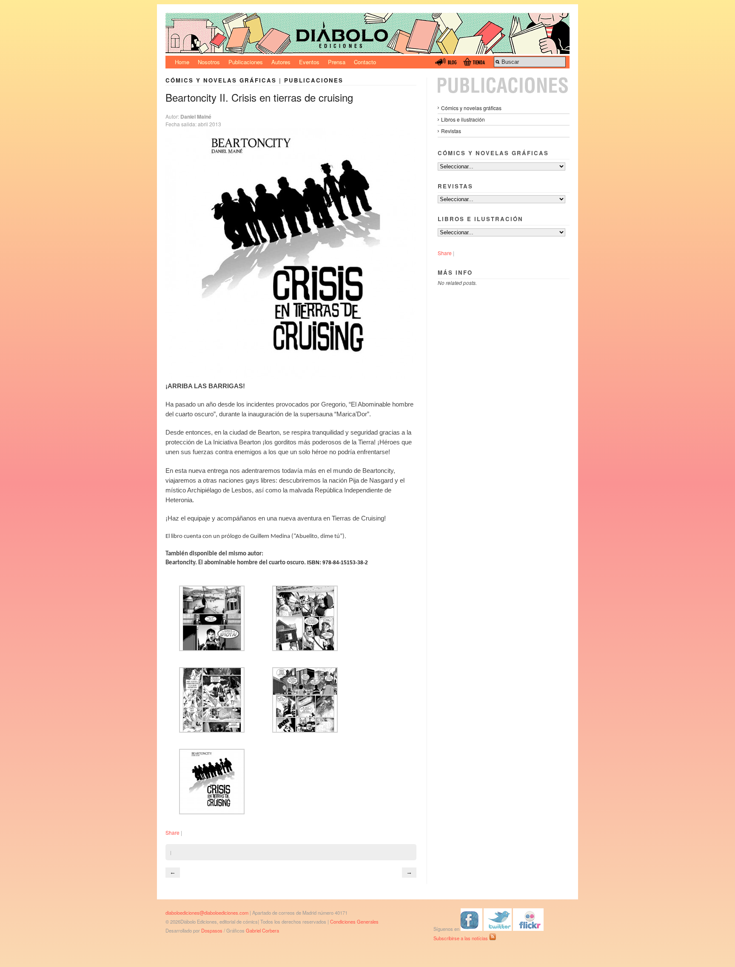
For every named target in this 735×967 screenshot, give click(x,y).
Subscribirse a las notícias (461, 938)
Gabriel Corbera (262, 930)
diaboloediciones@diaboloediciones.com (206, 912)
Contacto (365, 62)
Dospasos (211, 930)
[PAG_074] (305, 730)
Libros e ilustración (463, 119)
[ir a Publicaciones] (504, 90)
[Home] (367, 51)
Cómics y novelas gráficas (220, 80)
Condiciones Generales (354, 921)
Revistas (451, 130)
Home (182, 62)
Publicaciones (245, 62)
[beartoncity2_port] (212, 812)
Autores (281, 62)
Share (172, 832)
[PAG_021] (305, 649)
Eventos (309, 62)
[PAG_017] (212, 649)
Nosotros (209, 62)
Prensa (336, 62)
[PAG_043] (212, 730)
